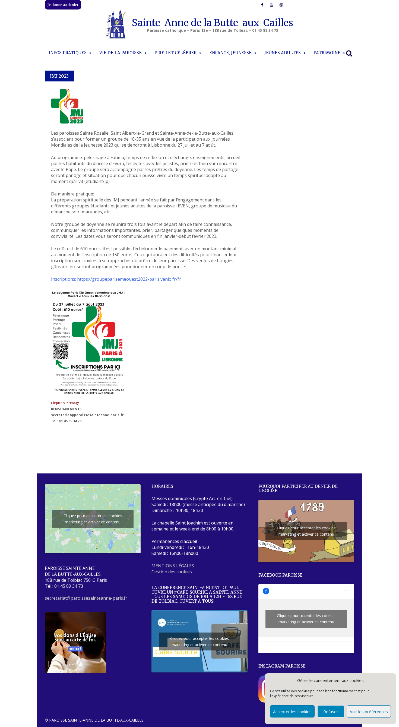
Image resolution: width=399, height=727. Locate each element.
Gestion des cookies (171, 572)
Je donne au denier (62, 5)
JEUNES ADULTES (282, 52)
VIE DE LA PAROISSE (120, 52)
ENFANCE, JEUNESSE (230, 52)
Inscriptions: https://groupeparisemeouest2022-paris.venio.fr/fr (116, 279)
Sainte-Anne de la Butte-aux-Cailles (212, 23)
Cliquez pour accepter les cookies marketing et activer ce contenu (93, 518)
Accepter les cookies (292, 711)
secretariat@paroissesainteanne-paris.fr (86, 598)
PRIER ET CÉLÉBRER (175, 52)
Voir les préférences (369, 711)
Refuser (330, 711)
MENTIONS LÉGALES (172, 566)
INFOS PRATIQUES (68, 52)
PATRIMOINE (327, 52)
